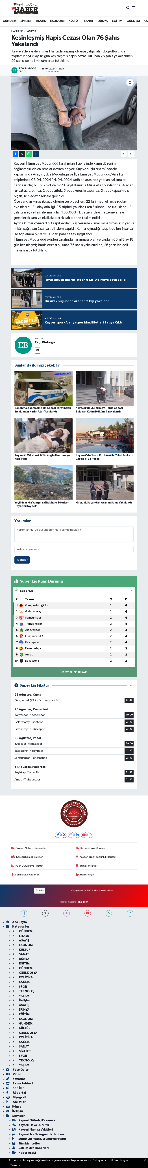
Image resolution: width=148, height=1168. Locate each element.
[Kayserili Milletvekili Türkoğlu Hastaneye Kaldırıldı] (43, 435)
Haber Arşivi (87, 874)
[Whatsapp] (90, 835)
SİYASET (26, 21)
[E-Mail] (38, 351)
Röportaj (19, 1092)
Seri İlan (18, 1088)
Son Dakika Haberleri (27, 874)
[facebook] (24, 913)
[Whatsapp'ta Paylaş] (29, 154)
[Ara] (128, 8)
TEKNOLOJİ (26, 991)
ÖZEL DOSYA (27, 972)
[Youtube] (84, 835)
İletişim (24, 1000)
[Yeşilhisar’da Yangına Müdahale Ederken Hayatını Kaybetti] (43, 482)
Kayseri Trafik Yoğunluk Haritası (98, 857)
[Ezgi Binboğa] (23, 345)
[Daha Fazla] (36, 154)
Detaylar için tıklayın (74, 672)
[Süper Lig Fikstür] (132, 685)
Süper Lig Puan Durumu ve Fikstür (42, 1138)
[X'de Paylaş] (22, 154)
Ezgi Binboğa (45, 342)
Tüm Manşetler (88, 865)
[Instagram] (71, 835)
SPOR (22, 986)
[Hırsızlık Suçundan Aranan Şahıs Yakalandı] (105, 482)
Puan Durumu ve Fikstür (29, 865)
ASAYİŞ (41, 21)
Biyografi (19, 1097)
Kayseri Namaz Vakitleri (29, 857)
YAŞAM (23, 995)
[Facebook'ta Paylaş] (15, 154)
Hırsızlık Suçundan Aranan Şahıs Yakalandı (104, 502)
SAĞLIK (24, 981)
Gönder (22, 559)
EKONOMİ (57, 21)
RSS (41, 890)
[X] (64, 835)
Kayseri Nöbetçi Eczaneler (31, 848)
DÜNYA (103, 21)
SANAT (88, 21)
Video (16, 1074)
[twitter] (45, 913)
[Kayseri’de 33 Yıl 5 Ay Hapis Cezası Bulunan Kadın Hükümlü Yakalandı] (105, 388)
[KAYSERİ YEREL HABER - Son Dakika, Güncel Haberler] (24, 8)
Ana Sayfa (19, 922)
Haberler (17, 31)
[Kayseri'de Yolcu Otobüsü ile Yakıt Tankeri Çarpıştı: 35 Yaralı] (105, 435)
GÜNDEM (9, 21)
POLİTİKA (25, 977)
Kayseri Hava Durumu (92, 848)
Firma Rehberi (22, 1083)
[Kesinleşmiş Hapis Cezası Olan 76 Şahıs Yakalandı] (74, 113)
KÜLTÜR (74, 21)
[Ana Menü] (133, 8)
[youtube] (87, 913)
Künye (16, 1106)
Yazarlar (18, 1078)
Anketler (19, 1101)
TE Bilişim (83, 901)
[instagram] (66, 913)
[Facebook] (58, 835)
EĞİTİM (117, 21)
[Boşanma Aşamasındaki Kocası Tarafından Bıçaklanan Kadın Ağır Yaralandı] (43, 388)
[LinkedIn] (77, 835)
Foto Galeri (20, 1069)
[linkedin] (130, 913)
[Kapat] (145, 1160)
